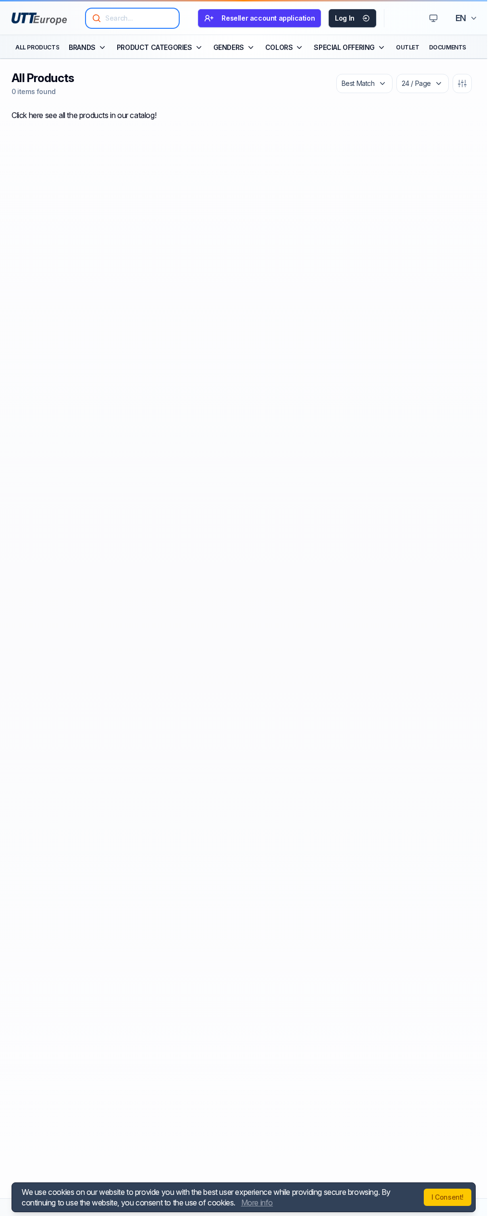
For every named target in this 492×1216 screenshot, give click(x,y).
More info (257, 1202)
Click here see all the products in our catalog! (84, 115)
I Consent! (447, 1197)
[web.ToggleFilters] (462, 83)
